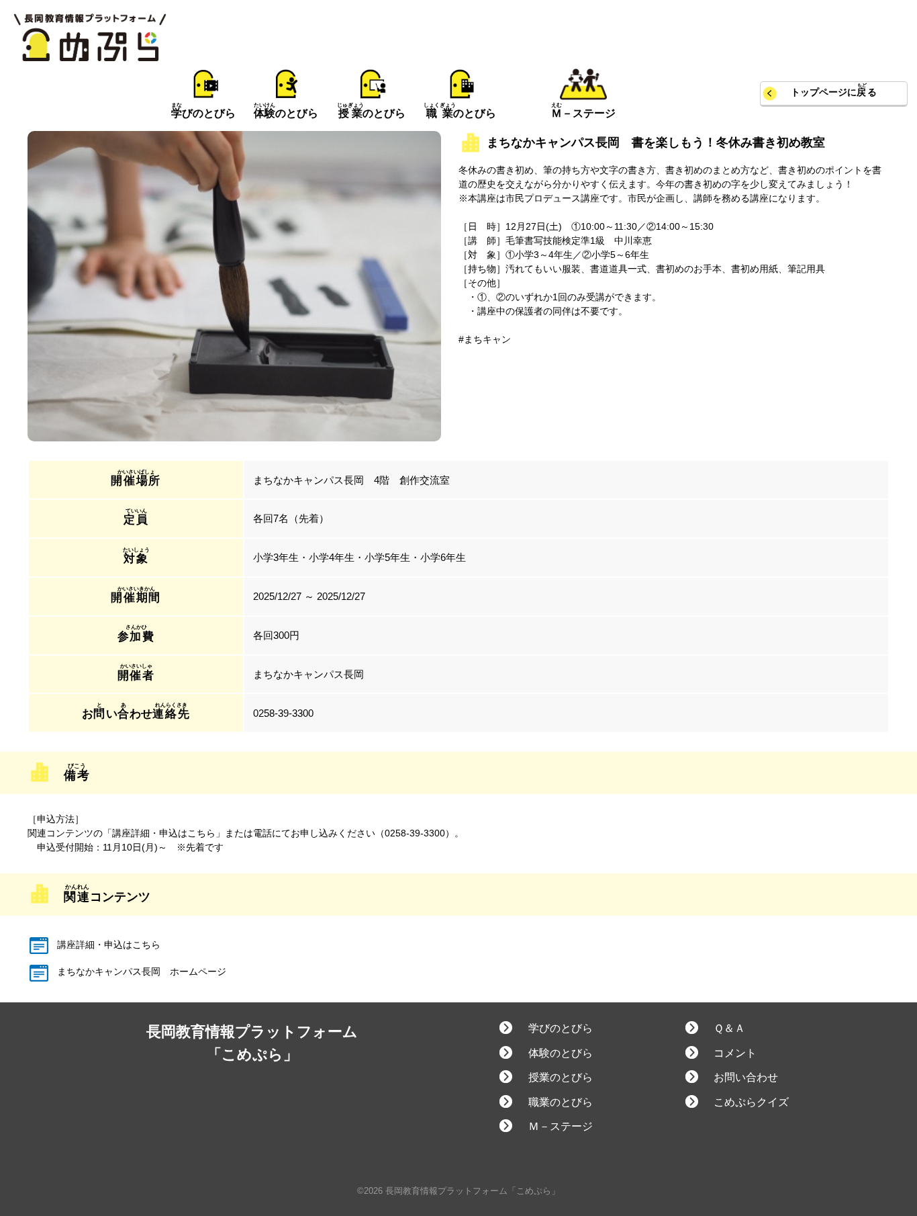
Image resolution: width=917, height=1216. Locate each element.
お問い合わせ (746, 1077)
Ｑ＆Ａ (729, 1028)
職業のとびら (560, 1102)
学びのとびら (560, 1028)
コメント (735, 1053)
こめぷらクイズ (751, 1102)
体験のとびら (560, 1053)
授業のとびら (560, 1077)
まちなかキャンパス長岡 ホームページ (140, 971)
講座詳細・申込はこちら (107, 944)
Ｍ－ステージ (560, 1126)
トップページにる (833, 92)
